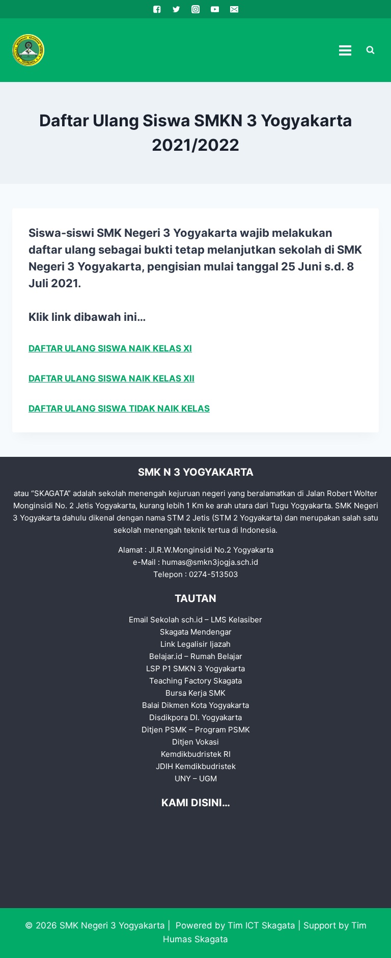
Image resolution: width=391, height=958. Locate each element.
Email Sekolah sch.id (166, 619)
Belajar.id (165, 656)
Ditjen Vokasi (195, 742)
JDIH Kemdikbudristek (196, 766)
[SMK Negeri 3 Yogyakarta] (28, 50)
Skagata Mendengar (196, 632)
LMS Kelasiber (236, 619)
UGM (208, 778)
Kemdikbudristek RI (196, 754)
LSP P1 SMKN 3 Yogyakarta (195, 668)
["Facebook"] (157, 9)
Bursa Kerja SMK (195, 693)
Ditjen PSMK (164, 729)
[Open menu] (344, 50)
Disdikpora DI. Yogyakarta (195, 717)
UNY (183, 778)
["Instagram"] (195, 9)
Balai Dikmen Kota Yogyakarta (195, 705)
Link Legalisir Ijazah (195, 644)
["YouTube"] (214, 9)
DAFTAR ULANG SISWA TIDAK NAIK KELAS (119, 408)
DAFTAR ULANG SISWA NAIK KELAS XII (111, 378)
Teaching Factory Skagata (195, 681)
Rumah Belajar (216, 656)
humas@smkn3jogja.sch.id (210, 562)
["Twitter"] (176, 9)
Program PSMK (222, 729)
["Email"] (234, 9)
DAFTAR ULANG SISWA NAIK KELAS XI (110, 348)
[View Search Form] (370, 50)
